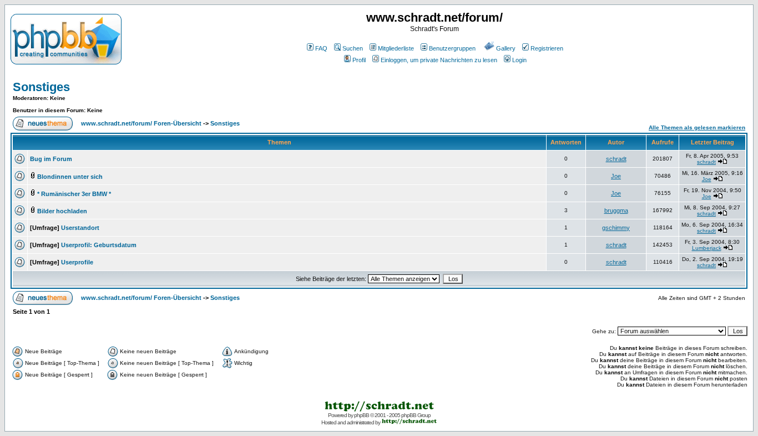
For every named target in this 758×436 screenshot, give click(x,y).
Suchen (352, 48)
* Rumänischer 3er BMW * (74, 194)
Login (519, 60)
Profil (359, 60)
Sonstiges (41, 87)
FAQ (321, 48)
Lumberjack (706, 248)
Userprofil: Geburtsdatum (99, 245)
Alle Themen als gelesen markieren (697, 127)
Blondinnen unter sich (70, 176)
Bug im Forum (51, 159)
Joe (616, 176)
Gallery (506, 48)
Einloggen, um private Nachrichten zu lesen (439, 60)
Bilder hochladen (62, 211)
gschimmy (616, 227)
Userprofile (77, 262)
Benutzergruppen (452, 48)
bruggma (616, 210)
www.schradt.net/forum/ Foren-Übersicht (141, 123)
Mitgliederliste (396, 48)
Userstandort (80, 227)
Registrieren (546, 48)
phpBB (361, 415)
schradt (616, 159)
